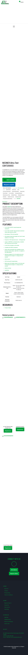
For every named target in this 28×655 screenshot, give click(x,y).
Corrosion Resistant (7, 191)
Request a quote (9, 184)
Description (4, 201)
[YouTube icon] (14, 650)
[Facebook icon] (11, 650)
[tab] (14, 201)
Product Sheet (8, 307)
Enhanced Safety (15, 191)
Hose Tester (5, 193)
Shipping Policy (7, 619)
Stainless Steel (18, 196)
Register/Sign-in (7, 603)
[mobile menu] (26, 2)
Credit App (6, 609)
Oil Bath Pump (14, 194)
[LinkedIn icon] (15, 650)
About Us (6, 588)
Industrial (22, 188)
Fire (18, 188)
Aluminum (14, 189)
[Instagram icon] (17, 650)
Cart (18, 189)
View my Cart (7, 607)
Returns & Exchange (8, 621)
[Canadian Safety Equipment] (5, 2)
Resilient (4, 196)
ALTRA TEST (8, 189)
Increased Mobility (18, 193)
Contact (6, 590)
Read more (8, 430)
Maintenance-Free (6, 194)
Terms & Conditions (8, 594)
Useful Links (7, 623)
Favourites (6, 605)
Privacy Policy (7, 592)
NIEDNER (18, 198)
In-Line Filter (11, 193)
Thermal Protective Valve (7, 198)
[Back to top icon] (25, 652)
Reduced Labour (21, 194)
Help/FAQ (6, 617)
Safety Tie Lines (11, 196)
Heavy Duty (22, 191)
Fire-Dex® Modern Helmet (8, 545)
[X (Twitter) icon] (12, 650)
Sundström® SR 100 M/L (20, 426)
